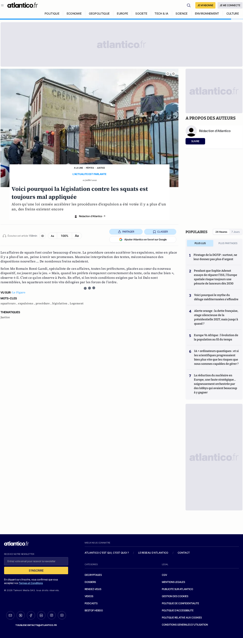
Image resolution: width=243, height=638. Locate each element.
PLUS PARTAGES (227, 243)
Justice (101, 167)
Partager (128, 231)
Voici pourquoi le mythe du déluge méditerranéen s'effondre (216, 297)
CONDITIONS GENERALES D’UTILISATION (185, 624)
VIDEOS (89, 596)
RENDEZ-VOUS (93, 589)
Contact (184, 552)
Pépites (90, 167)
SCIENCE (181, 13)
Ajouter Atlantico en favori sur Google (145, 239)
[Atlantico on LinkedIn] (41, 615)
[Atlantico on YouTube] (62, 615)
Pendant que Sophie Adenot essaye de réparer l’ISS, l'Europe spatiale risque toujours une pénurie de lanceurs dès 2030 (215, 277)
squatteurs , (9, 303)
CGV (164, 574)
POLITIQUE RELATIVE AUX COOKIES (182, 617)
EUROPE (122, 13)
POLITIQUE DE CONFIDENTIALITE (180, 603)
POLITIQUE (52, 13)
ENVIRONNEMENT (207, 13)
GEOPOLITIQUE (99, 13)
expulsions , (27, 303)
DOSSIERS (90, 581)
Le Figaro (18, 292)
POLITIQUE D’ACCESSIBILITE (178, 610)
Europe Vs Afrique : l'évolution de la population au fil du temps (216, 337)
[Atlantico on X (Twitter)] (21, 615)
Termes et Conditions (31, 583)
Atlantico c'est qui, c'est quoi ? (107, 552)
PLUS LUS (200, 243)
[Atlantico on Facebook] (31, 615)
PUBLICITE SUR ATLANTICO (177, 589)
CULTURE (232, 13)
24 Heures (221, 231)
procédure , (44, 303)
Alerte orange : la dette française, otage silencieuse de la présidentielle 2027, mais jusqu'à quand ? (216, 317)
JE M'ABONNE (205, 5)
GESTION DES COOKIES (175, 596)
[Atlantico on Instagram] (51, 615)
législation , (61, 303)
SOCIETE (141, 13)
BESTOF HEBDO (94, 610)
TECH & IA (161, 13)
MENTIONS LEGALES (173, 581)
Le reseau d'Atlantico (153, 552)
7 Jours (235, 231)
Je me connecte (230, 5)
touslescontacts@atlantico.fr (36, 625)
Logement (77, 303)
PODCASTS (91, 603)
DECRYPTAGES (93, 574)
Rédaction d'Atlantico (90, 216)
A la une (78, 167)
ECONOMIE (74, 13)
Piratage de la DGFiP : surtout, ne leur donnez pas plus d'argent (215, 257)
